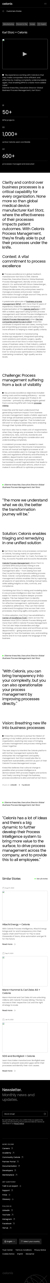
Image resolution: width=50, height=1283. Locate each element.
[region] (25, 1263)
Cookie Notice (21, 1274)
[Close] (46, 1247)
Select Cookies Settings (16, 1279)
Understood (35, 1279)
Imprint (30, 1274)
